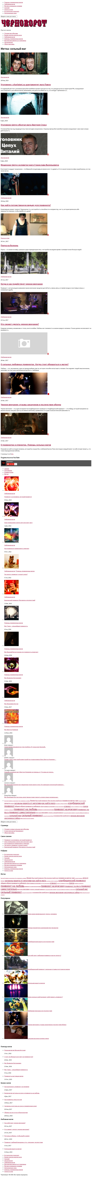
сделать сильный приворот (56, 812)
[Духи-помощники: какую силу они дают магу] (11, 516)
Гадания (6, 8)
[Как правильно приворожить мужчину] (11, 542)
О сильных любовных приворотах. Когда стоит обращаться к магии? (35, 364)
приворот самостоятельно (22, 812)
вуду (60, 800)
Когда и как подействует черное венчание (22, 284)
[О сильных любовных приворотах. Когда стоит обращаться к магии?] (24, 354)
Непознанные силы (10, 13)
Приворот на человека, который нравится (18, 497)
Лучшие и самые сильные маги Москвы (16, 829)
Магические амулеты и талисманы (15, 40)
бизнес (32, 801)
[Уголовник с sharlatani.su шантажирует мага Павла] (24, 74)
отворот (67, 806)
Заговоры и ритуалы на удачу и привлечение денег (20, 1106)
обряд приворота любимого (30, 806)
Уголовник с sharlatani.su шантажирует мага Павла (26, 84)
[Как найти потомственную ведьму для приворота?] (24, 195)
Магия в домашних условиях (13, 6)
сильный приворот (32, 815)
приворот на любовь (25, 809)
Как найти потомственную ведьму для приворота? (26, 205)
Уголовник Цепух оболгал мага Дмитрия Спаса (24, 124)
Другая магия (8, 42)
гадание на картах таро (70, 801)
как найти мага (48, 803)
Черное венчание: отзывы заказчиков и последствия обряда (31, 404)
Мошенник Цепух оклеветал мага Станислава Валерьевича (30, 165)
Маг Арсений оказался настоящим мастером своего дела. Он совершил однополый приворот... (34, 785)
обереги (17, 806)
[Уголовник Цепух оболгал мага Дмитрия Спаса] (24, 114)
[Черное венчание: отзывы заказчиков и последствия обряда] (24, 394)
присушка (38, 812)
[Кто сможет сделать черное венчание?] (24, 313)
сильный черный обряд (48, 816)
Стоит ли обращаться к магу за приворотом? (18, 1057)
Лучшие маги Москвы (11, 33)
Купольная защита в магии (12, 1149)
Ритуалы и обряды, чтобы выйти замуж (16, 1136)
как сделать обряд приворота (62, 803)
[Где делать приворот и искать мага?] (11, 568)
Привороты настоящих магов (13, 1076)
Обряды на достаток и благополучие (16, 1112)
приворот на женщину (8, 809)
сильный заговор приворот (69, 812)
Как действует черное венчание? (15, 1123)
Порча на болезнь (9, 245)
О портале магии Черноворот (13, 831)
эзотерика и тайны (12, 818)
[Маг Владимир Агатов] (11, 697)
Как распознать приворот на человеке (16, 1087)
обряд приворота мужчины (48, 806)
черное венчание (77, 815)
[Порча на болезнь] (24, 235)
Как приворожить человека (24, 800)
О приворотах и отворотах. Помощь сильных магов (26, 444)
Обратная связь (9, 44)
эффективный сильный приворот (27, 818)
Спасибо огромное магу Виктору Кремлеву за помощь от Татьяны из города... (29, 772)
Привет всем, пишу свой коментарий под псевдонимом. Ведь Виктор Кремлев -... (30, 759)
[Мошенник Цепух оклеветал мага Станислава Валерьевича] (24, 154)
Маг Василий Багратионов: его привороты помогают (21, 652)
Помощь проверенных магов (13, 2)
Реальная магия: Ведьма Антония (14, 1050)
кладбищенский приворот (72, 880)
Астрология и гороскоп (11, 11)
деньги (7, 803)
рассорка (45, 812)
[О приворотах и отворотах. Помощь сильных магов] (24, 434)
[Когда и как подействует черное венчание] (24, 273)
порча (85, 806)
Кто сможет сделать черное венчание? (20, 324)
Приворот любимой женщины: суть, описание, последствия (23, 1142)
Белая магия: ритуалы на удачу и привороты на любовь (21, 1093)
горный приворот (82, 800)
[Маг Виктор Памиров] (11, 723)
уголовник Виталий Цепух (61, 816)
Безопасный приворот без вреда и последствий (19, 600)
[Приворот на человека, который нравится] (11, 490)
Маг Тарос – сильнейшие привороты (16, 626)
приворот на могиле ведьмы (46, 809)
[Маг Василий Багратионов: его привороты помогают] (11, 645)
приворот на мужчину (66, 809)
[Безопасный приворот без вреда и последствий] (11, 594)
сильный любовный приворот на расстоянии (66, 889)
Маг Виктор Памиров (11, 730)
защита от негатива (32, 803)
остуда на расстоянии (59, 806)
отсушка (81, 806)
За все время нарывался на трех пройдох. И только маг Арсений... (25, 747)
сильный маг (15, 815)
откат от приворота (75, 806)
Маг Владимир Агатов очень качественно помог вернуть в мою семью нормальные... (31, 797)
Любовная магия (9, 4)
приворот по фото (73, 886)
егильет (12, 803)
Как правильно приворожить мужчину (16, 548)
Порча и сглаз (8, 9)
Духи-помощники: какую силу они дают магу (18, 522)
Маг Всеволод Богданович (12, 678)
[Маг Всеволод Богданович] (11, 671)
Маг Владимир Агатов (11, 704)
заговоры (18, 803)
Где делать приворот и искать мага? (16, 574)
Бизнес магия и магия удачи (13, 35)
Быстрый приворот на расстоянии (11, 800)
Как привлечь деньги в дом (13, 1099)
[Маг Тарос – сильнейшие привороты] (11, 620)
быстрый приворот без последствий (47, 800)
